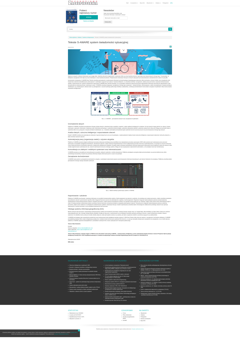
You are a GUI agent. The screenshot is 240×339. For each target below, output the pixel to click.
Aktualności (150, 3)
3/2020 (88, 17)
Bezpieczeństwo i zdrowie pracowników (79, 269)
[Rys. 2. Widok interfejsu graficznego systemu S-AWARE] (120, 175)
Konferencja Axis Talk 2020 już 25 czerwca (116, 300)
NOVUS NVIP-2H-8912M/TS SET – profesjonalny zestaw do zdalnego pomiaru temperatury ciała (120, 297)
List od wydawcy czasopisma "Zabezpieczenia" (117, 265)
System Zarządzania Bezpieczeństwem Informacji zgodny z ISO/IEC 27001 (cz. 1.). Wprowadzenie (156, 269)
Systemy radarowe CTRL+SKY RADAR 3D (116, 286)
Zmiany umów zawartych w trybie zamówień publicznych (83, 289)
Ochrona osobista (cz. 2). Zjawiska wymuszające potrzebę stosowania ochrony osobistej (155, 279)
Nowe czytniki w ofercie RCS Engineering (115, 279)
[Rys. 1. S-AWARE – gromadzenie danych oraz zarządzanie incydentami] (120, 103)
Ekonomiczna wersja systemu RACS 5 (114, 283)
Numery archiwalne (146, 318)
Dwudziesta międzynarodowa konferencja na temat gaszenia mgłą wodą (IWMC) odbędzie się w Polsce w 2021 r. (120, 268)
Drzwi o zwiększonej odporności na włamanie (152, 289)
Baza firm (142, 3)
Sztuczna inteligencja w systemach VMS (79, 265)
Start (127, 3)
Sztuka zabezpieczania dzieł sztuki (78, 285)
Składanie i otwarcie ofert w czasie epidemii (80, 291)
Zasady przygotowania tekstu (128, 317)
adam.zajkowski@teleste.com (84, 229)
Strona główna (73, 37)
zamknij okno (73, 332)
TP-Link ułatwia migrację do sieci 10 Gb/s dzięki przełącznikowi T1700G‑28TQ (117, 277)
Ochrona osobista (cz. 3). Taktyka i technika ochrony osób (155, 286)
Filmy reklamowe (127, 315)
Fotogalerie (165, 3)
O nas (124, 313)
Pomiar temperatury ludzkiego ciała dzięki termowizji (118, 291)
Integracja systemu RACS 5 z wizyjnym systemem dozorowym (120, 281)
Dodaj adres (108, 22)
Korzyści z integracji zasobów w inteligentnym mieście (83, 267)
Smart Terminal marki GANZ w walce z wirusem (117, 274)
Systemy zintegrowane (88, 37)
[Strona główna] (83, 2)
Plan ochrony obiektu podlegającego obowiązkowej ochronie (156, 265)
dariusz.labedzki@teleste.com (85, 228)
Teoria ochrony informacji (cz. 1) (149, 291)
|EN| (171, 3)
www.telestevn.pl (72, 231)
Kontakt (125, 320)
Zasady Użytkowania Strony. (61, 334)
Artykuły (158, 3)
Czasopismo (133, 3)
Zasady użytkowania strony (138, 328)
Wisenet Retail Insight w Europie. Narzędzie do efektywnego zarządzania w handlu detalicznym (120, 288)
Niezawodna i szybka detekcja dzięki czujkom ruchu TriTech (84, 287)
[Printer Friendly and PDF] (170, 46)
